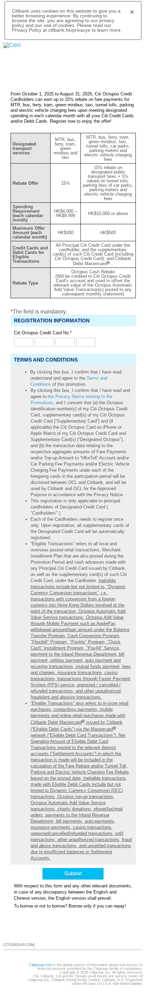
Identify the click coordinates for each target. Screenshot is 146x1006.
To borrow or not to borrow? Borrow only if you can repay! (70, 906)
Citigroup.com (40, 965)
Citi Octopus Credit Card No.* (43, 332)
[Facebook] (40, 945)
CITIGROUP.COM (18, 945)
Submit (73, 873)
